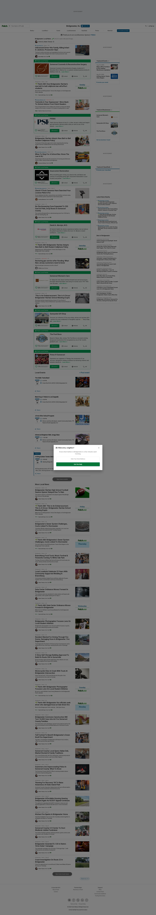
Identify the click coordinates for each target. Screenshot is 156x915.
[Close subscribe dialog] (98, 447)
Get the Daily (78, 464)
